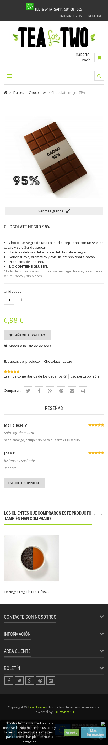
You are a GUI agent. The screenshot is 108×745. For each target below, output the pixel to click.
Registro (95, 16)
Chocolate (52, 361)
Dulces (18, 92)
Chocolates (38, 92)
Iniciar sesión (71, 16)
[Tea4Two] (54, 47)
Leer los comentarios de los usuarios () (35, 376)
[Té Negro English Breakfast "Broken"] (31, 584)
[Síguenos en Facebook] (8, 680)
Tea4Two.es (37, 707)
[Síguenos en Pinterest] (40, 680)
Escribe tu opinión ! (24, 483)
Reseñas (54, 408)
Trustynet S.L (64, 711)
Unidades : (12, 291)
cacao (67, 361)
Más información (93, 732)
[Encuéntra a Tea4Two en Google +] (29, 680)
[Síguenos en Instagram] (50, 680)
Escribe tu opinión (85, 376)
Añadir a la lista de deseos (30, 346)
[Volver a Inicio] (5, 92)
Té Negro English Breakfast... (26, 591)
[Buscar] (99, 76)
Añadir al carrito (29, 335)
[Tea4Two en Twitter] (19, 680)
